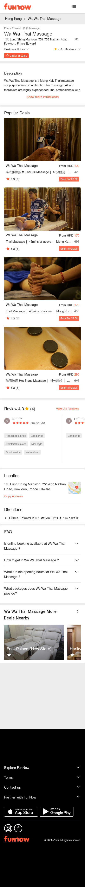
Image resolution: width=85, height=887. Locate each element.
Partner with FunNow (20, 797)
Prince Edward (12, 28)
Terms (9, 777)
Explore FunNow (16, 767)
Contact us (12, 787)
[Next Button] (77, 611)
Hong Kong (13, 18)
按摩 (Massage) (31, 28)
